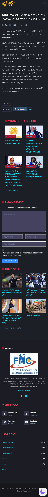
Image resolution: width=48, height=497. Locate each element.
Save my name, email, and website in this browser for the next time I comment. (23, 254)
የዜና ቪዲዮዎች (7, 453)
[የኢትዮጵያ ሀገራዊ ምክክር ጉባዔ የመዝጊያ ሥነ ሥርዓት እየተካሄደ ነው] (36, 280)
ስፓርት (4, 459)
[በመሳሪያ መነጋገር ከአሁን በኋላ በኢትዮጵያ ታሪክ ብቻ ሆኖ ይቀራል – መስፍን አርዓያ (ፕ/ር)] (12, 306)
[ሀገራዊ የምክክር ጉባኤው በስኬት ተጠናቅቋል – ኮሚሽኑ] (34, 162)
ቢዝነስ (4, 464)
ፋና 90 (4, 470)
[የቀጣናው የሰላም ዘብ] (36, 306)
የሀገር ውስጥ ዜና (10, 136)
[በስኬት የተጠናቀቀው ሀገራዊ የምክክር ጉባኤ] (13, 132)
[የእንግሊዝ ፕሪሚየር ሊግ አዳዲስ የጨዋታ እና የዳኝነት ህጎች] (12, 280)
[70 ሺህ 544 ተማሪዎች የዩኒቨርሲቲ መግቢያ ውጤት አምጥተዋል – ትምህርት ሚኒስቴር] (34, 132)
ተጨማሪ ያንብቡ (24, 390)
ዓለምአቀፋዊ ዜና (7, 448)
